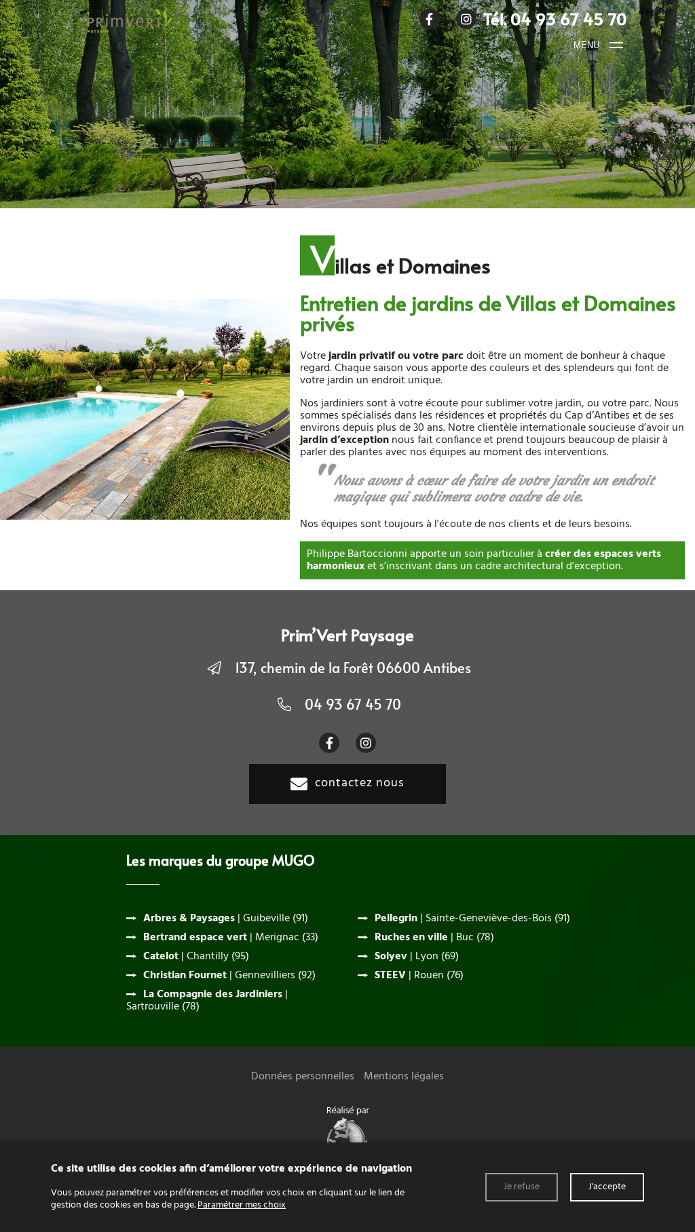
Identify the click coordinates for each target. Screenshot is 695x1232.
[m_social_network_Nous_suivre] (429, 19)
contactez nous (359, 783)
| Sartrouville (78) (207, 1001)
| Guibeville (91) (225, 918)
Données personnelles (302, 1076)
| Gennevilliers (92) (229, 975)
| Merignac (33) (230, 937)
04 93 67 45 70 (353, 704)
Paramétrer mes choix (242, 1205)
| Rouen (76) (419, 975)
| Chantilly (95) (196, 956)
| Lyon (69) (417, 956)
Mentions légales (404, 1076)
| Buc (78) (434, 937)
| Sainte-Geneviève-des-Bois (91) (472, 918)
